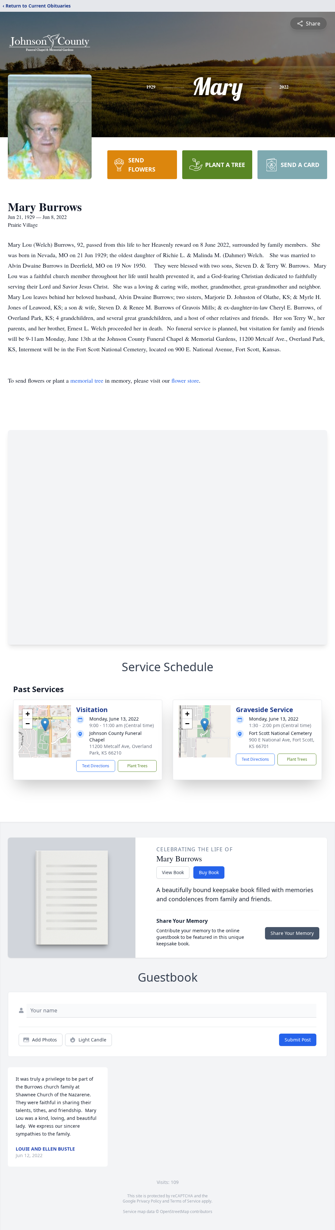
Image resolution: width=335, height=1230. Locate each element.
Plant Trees (137, 766)
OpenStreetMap (174, 1211)
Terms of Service (185, 1201)
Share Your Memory (292, 933)
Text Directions (95, 766)
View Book (173, 872)
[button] (45, 724)
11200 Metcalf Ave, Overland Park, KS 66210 (120, 749)
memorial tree (86, 380)
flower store (185, 380)
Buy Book (209, 872)
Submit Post (298, 1040)
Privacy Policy (149, 1201)
